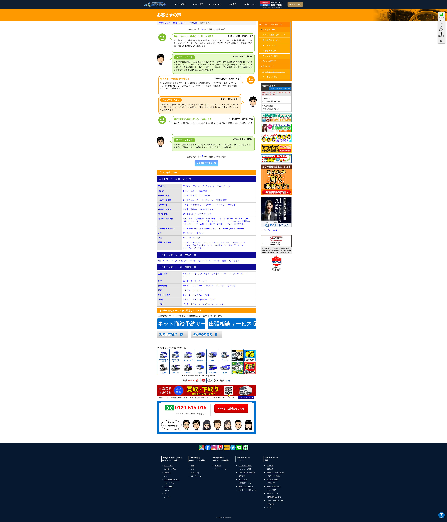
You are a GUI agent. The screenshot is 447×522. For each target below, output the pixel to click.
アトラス (186, 290)
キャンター (187, 274)
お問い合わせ (296, 4)
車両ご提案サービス (246, 486)
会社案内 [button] (232, 4)
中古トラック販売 (245, 466)
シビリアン (197, 290)
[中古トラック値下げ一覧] (250, 368)
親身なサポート (269, 30)
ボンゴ (212, 300)
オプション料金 (271, 77)
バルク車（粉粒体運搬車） (240, 221)
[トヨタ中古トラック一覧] (210, 380)
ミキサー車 (163, 205)
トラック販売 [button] (180, 4)
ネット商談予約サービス (181, 324)
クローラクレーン (236, 245)
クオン (207, 295)
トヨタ (161, 304)
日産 (160, 290)
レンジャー (197, 286)
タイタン (186, 300)
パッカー (167, 497)
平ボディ (162, 186)
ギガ (204, 281)
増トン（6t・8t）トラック (209, 261)
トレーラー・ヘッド (166, 229)
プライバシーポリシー (275, 500)
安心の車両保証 (269, 61)
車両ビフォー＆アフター (275, 72)
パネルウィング (204, 214)
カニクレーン (220, 245)
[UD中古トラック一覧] (203, 380)
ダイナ (185, 304)
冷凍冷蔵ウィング (207, 209)
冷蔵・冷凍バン (179, 23)
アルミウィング (189, 214)
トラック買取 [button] (197, 4)
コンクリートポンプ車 (226, 205)
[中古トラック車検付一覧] (237, 368)
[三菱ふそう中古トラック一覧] (197, 380)
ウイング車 (168, 466)
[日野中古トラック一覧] (185, 380)
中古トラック (164, 23)
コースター (220, 304)
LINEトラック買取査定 (247, 473)
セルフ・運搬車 (164, 200)
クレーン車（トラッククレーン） (197, 195)
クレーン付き (163, 195)
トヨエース (195, 304)
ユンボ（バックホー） (192, 242)
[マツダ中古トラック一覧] (216, 380)
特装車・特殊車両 (165, 219)
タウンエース (208, 304)
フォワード (195, 281)
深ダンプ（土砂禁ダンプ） (202, 191)
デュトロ (186, 286)
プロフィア (209, 286)
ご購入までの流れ (273, 476)
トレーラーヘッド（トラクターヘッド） (199, 229)
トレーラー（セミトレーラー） (232, 229)
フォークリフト (238, 242)
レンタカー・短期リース (247, 490)
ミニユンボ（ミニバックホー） (217, 242)
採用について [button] (250, 4)
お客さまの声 (270, 51)
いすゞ (161, 281)
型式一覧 (218, 466)
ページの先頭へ (441, 516)
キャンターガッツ (202, 274)
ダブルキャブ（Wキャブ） (204, 186)
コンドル (186, 295)
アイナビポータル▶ (269, 230)
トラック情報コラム (274, 486)
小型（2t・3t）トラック (167, 261)
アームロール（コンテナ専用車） (210, 224)
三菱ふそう (163, 274)
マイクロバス (194, 238)
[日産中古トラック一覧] (222, 380)
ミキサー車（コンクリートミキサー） (199, 205)
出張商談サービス (272, 40)
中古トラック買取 (245, 469)
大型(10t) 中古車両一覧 (206, 163)
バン (160, 233)
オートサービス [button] (215, 4)
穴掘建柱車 (199, 219)
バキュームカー (241, 219)
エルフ (185, 281)
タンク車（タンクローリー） (214, 221)
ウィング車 (163, 214)
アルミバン (187, 233)
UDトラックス (164, 295)
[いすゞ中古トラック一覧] (191, 380)
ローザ (185, 276)
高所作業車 (187, 219)
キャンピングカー (225, 219)
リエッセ (231, 286)
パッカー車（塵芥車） (236, 224)
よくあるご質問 (271, 56)
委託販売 (242, 476)
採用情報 (270, 469)
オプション (243, 480)
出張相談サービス (231, 324)
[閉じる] (441, 41)
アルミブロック (223, 186)
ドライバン (199, 233)
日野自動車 (163, 286)
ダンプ (161, 191)
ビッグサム (197, 295)
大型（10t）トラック (230, 261)
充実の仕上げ (268, 66)
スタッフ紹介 (270, 45)
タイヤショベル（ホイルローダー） (198, 245)
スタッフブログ (272, 493)
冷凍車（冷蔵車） (190, 209)
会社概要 (270, 466)
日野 (192, 466)
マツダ (161, 300)
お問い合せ (271, 504)
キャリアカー (188, 224)
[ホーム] (155, 4)
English (269, 507)
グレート (227, 274)
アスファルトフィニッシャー (195, 248)
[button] (206, 163)
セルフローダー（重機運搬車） (215, 200)
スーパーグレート (240, 274)
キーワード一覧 (220, 469)
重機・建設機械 (164, 242)
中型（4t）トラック (187, 261)
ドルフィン (220, 286)
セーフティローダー (191, 200)
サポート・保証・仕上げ (271, 24)
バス (160, 238)
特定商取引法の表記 (274, 497)
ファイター (216, 274)
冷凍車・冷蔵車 (164, 209)
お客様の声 (271, 483)
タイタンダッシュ (200, 300)
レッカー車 (210, 219)
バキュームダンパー (191, 221)
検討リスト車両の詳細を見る (281, 88)
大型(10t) (193, 23)
